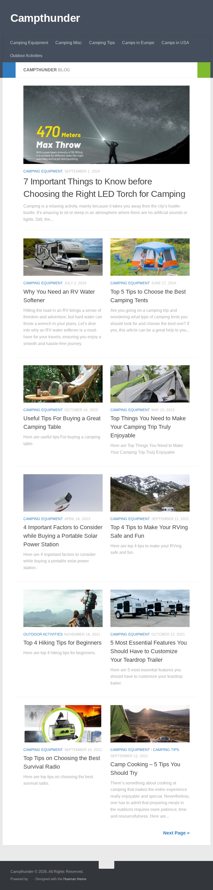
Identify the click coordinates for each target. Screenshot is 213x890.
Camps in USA (175, 42)
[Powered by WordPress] (30, 879)
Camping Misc (68, 42)
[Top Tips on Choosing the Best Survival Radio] (63, 723)
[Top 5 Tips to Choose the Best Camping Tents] (150, 257)
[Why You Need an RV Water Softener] (63, 257)
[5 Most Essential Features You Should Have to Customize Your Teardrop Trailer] (150, 608)
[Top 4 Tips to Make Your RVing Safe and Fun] (150, 493)
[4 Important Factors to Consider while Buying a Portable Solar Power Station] (63, 493)
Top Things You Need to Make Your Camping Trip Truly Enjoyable (148, 427)
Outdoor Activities (26, 55)
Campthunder (45, 18)
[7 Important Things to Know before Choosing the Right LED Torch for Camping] (106, 125)
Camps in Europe (138, 42)
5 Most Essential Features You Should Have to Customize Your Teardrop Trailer (148, 651)
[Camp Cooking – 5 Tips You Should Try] (150, 723)
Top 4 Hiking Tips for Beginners (62, 642)
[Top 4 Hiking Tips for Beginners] (63, 608)
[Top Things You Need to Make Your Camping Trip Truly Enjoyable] (150, 384)
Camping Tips (102, 42)
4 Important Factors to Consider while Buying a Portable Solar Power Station (62, 536)
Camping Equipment (29, 42)
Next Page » (176, 833)
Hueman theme (74, 879)
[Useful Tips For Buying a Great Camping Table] (63, 384)
